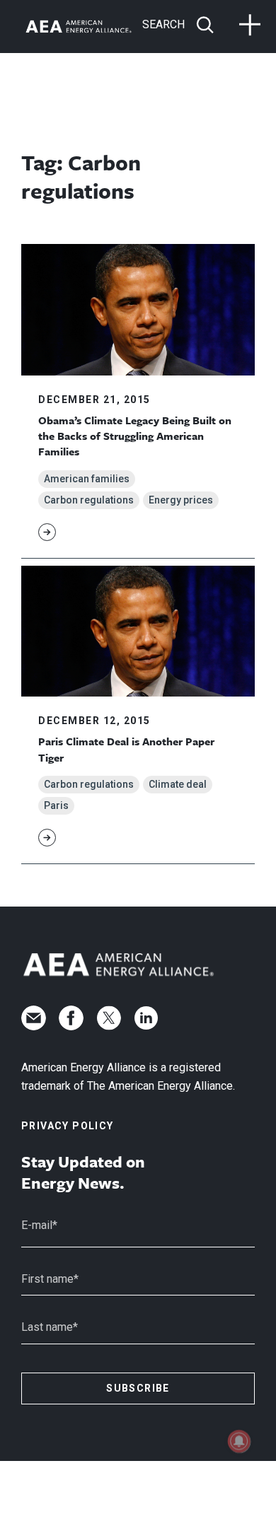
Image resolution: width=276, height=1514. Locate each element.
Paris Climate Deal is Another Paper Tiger (126, 748)
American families (87, 478)
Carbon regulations (89, 500)
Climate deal (178, 784)
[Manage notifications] (239, 1441)
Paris (56, 805)
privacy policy (67, 1125)
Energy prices (181, 500)
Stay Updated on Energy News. (83, 1172)
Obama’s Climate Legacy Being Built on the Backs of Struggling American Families (134, 436)
